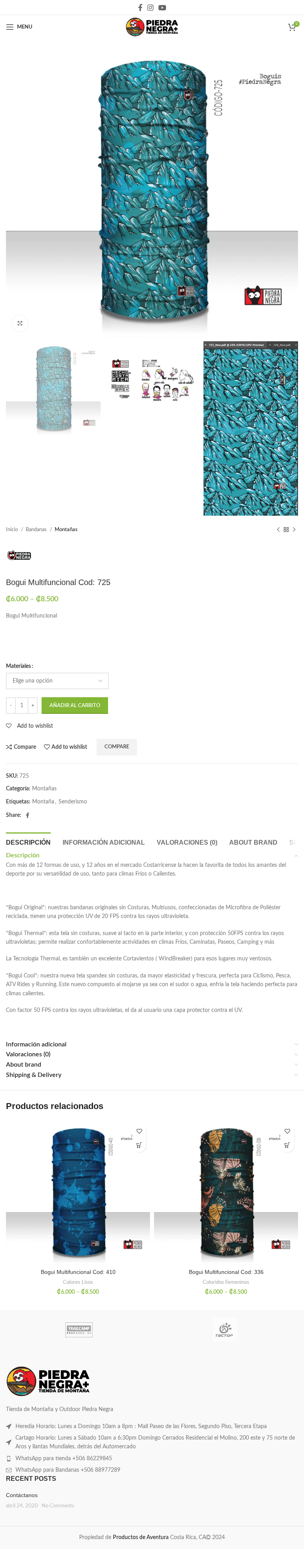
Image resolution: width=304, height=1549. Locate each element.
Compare (116, 747)
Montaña (43, 802)
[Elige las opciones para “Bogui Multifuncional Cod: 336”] (287, 1145)
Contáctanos (22, 1495)
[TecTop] (225, 1330)
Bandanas (37, 529)
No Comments (58, 1505)
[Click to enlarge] (20, 323)
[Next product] (294, 530)
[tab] (28, 841)
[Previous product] (278, 530)
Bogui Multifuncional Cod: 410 (78, 1272)
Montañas (66, 529)
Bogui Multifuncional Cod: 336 (226, 1272)
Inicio (12, 529)
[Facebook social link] (140, 7)
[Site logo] (151, 27)
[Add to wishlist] (139, 1131)
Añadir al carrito (74, 705)
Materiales (18, 666)
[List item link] (152, 1426)
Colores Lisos (78, 1282)
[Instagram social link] (150, 7)
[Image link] (48, 1381)
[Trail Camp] (79, 1330)
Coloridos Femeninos (226, 1282)
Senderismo (73, 802)
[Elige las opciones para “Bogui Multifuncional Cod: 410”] (139, 1145)
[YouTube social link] (162, 7)
